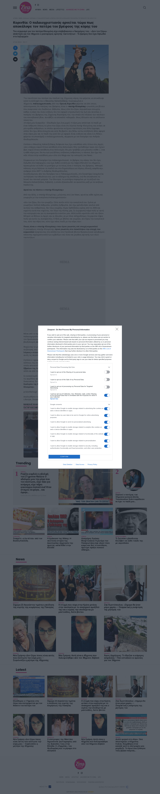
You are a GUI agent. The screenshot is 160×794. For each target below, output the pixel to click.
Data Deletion (67, 464)
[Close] (118, 330)
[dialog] (80, 397)
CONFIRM (64, 456)
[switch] (107, 372)
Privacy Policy (92, 464)
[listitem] (80, 367)
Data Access (80, 464)
